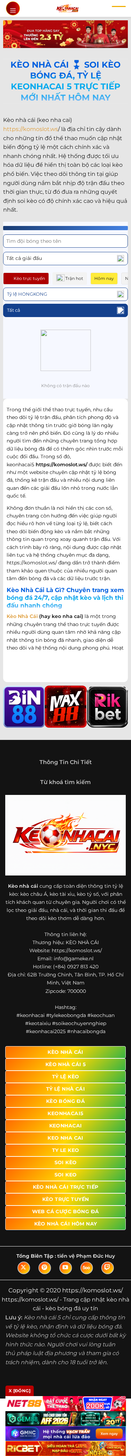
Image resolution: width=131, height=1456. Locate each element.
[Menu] (13, 8)
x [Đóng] (19, 1390)
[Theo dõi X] (23, 1268)
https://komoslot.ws (30, 129)
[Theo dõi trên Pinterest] (44, 1268)
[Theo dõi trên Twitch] (107, 1268)
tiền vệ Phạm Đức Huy (86, 1256)
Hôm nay (104, 278)
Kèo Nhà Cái (22, 616)
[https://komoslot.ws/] (67, 8)
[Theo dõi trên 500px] (86, 1268)
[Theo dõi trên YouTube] (65, 1268)
